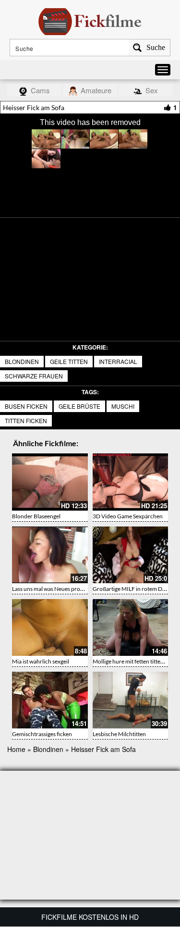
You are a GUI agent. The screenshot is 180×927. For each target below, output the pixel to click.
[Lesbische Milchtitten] (130, 700)
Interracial (118, 361)
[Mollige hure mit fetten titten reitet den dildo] (130, 627)
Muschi (122, 406)
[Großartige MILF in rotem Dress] (130, 554)
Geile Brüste (79, 406)
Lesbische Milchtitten (119, 734)
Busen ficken (26, 406)
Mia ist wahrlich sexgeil (40, 661)
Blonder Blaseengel (36, 516)
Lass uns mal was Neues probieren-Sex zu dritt (69, 588)
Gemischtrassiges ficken (42, 734)
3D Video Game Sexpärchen (128, 516)
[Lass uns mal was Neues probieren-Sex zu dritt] (50, 554)
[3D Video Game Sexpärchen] (130, 481)
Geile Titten (69, 361)
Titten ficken (26, 420)
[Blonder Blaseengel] (50, 481)
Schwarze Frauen (34, 376)
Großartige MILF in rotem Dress (132, 588)
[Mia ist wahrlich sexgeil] (50, 627)
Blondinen (22, 361)
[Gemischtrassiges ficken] (50, 700)
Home (16, 749)
